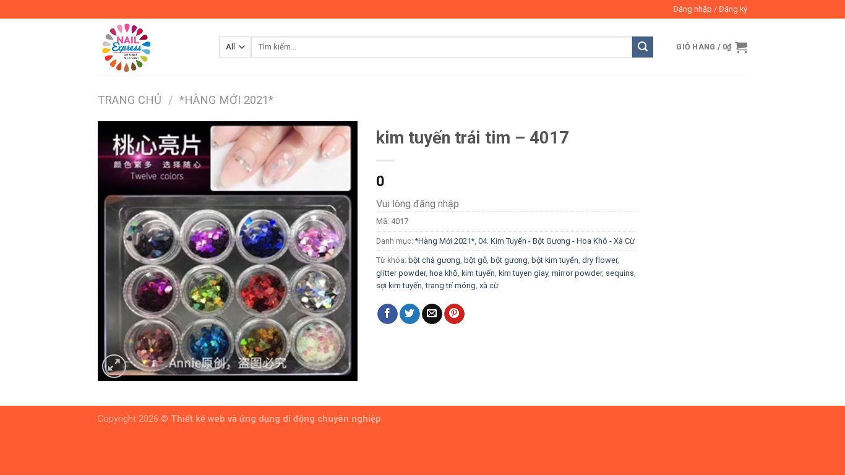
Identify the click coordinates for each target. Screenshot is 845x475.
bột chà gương (434, 260)
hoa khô (443, 273)
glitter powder (401, 273)
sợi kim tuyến (399, 285)
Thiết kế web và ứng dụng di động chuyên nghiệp (276, 419)
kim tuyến (478, 273)
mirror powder (577, 273)
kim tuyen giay (523, 273)
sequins (620, 273)
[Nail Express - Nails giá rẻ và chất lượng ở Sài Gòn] (149, 47)
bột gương (509, 260)
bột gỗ (475, 260)
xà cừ (489, 285)
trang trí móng (451, 285)
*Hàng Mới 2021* (226, 99)
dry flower (599, 260)
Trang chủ (129, 99)
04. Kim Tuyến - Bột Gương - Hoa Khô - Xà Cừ (556, 241)
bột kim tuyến (554, 260)
